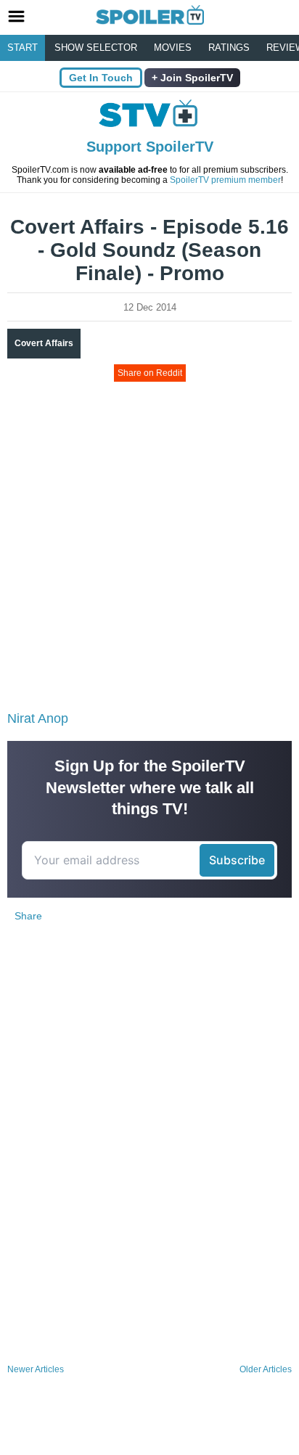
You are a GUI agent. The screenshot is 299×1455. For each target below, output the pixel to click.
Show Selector (95, 47)
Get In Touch (101, 77)
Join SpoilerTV (195, 77)
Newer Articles (35, 1369)
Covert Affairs (44, 343)
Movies (173, 47)
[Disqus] (149, 1166)
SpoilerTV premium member (225, 180)
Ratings (229, 47)
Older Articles (265, 1369)
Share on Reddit (150, 373)
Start (22, 47)
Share (28, 916)
